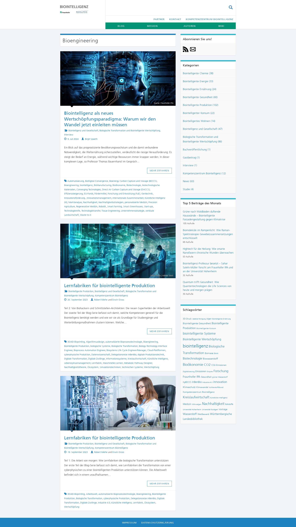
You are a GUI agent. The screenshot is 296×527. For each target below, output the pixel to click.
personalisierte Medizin (136, 202)
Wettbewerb (203, 414)
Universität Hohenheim (192, 409)
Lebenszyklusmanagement (77, 363)
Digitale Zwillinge (96, 358)
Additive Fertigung (199, 319)
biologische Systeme (100, 346)
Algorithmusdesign (95, 341)
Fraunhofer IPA (191, 376)
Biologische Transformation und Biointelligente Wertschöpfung (129, 130)
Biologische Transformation (124, 346)
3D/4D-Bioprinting (76, 341)
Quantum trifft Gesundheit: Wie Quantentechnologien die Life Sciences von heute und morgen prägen (207, 286)
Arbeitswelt (91, 494)
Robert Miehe (100, 299)
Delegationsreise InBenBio (123, 354)
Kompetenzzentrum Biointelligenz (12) (204, 173)
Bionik (216, 353)
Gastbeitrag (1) (191, 157)
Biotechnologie (134, 185)
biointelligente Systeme (199, 333)
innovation (220, 382)
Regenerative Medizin (86, 206)
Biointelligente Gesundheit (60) (200, 97)
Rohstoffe (229, 404)
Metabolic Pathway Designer (138, 363)
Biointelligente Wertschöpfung (202, 339)
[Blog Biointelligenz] (80, 9)
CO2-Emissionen (218, 365)
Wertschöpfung (151, 367)
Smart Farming (114, 206)
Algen (209, 319)
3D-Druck (187, 318)
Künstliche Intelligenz (157, 358)
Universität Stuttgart (210, 409)
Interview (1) (190, 165)
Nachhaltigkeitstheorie (75, 367)
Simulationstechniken (110, 367)
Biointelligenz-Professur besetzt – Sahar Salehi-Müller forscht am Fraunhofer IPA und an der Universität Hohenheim (208, 267)
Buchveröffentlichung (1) (196, 149)
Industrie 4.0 (104, 502)
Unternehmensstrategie (132, 210)
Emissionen (200, 371)
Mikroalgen (196, 404)
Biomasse (209, 353)
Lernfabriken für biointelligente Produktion (115, 228)
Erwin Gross (118, 299)
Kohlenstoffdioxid (216, 387)
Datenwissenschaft (100, 354)
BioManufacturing (102, 185)
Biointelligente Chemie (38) (198, 73)
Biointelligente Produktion (80, 291)
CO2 (207, 365)
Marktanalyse (75, 202)
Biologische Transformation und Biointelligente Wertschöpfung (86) (202, 139)
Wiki (221, 26)
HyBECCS (187, 382)
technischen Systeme (132, 367)
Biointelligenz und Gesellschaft (83, 130)
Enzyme (210, 372)
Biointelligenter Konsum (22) (199, 113)
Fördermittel (101, 193)
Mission (152, 26)
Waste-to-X (85, 215)
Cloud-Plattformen (156, 350)
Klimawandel (202, 387)
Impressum (129, 522)
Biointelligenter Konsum (206, 328)
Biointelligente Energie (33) (198, 81)
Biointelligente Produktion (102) (200, 105)
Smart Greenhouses (133, 206)
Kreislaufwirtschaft (137, 358)
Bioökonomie (119, 185)
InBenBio (197, 382)
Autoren (190, 26)
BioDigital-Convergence (96, 181)
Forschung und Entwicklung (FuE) (124, 193)
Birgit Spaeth (91, 139)
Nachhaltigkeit (90, 202)
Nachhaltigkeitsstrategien (111, 202)
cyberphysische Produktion (77, 354)
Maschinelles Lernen (113, 363)
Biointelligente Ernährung (221, 319)
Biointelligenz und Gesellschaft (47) (202, 128)
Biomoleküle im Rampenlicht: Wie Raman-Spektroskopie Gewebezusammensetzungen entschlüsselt (208, 234)
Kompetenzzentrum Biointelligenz (209, 19)
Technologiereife (72, 210)
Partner (159, 19)
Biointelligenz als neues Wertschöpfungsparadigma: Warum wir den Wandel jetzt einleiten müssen (110, 119)
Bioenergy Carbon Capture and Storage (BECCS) (133, 181)
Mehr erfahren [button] (159, 170)
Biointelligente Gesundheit (197, 323)
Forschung (221, 371)
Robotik (102, 206)
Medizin (187, 404)
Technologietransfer (91, 210)
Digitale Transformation (75, 358)
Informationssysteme (116, 358)
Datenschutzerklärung (157, 522)
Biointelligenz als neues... (115, 55)
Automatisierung (76, 181)
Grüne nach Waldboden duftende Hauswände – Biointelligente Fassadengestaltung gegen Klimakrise (204, 215)
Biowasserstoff (210, 358)
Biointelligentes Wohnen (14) (199, 121)
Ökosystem (93, 367)
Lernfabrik (97, 363)
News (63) (188, 181)
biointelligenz (86, 185)
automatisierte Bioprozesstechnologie (123, 341)
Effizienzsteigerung (73, 193)
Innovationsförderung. (75, 198)
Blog (121, 26)
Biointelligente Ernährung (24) (199, 89)
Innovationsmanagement (99, 198)
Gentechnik (147, 193)
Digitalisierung (189, 371)
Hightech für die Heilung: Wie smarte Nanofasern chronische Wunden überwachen (208, 250)
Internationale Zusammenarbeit (128, 198)
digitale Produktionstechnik (151, 354)
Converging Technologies (88, 189)
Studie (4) (188, 189)
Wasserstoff (190, 414)
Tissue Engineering (111, 210)
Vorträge (223, 409)
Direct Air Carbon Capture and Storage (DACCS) (126, 189)
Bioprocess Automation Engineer (89, 350)
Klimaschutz (189, 387)
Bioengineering (71, 185)
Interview (68, 134)
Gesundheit (206, 377)
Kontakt (175, 19)
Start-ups (148, 206)
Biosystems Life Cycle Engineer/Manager (126, 350)
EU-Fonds (88, 193)
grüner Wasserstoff (220, 377)
